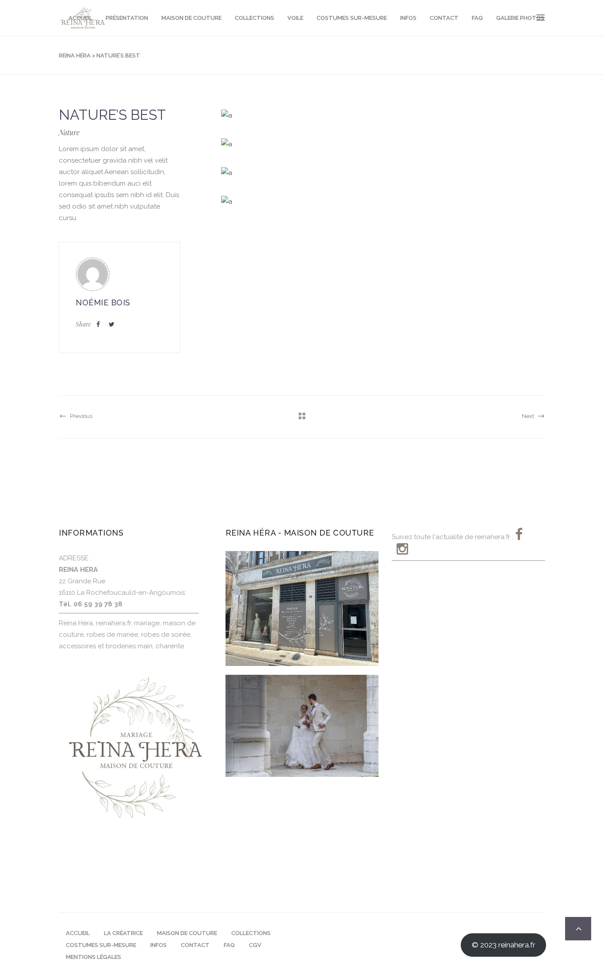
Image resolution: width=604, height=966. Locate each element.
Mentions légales (93, 957)
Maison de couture (187, 933)
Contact (195, 945)
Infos (158, 945)
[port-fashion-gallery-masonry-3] (383, 173)
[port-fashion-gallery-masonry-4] (383, 201)
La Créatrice (123, 933)
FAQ (229, 945)
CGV (255, 945)
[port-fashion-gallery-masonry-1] (383, 115)
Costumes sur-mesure (101, 945)
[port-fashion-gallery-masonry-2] (383, 144)
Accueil (78, 933)
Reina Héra (75, 55)
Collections (251, 933)
